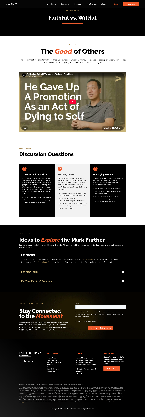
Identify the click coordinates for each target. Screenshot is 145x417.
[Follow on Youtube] (28, 361)
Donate (116, 4)
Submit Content (52, 369)
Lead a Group (131, 4)
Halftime (78, 373)
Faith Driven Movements (84, 360)
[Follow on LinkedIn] (32, 361)
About (103, 4)
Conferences (91, 4)
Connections (78, 4)
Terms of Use (105, 401)
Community (65, 4)
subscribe (112, 368)
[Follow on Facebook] (20, 361)
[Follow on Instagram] (24, 361)
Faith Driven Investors (83, 362)
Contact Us (51, 371)
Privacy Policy (114, 401)
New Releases (51, 4)
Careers (50, 367)
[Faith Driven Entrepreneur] (11, 4)
